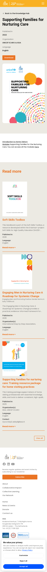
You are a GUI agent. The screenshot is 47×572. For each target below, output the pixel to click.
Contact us (7, 513)
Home (5, 502)
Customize (23, 555)
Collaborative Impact (12, 488)
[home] (13, 3)
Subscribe (19, 477)
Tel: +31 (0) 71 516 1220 (10, 528)
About (5, 484)
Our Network (7, 495)
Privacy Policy (27, 550)
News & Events (8, 505)
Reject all (23, 561)
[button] (42, 3)
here (37, 147)
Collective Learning (10, 491)
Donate (5, 509)
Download (8, 57)
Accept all (23, 566)
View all (39, 438)
